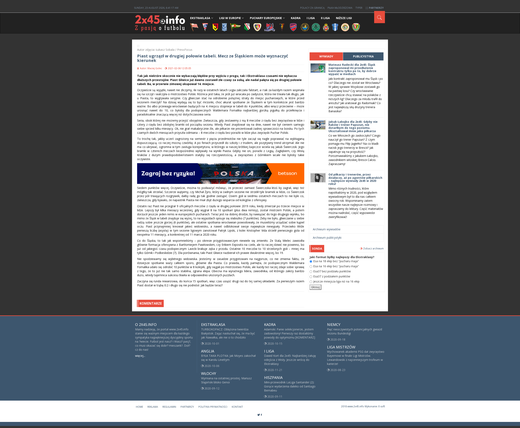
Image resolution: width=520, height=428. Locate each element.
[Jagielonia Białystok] (215, 27)
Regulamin (169, 407)
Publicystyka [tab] (363, 56)
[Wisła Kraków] (326, 27)
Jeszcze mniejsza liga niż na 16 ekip (336, 281)
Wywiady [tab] (326, 56)
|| (374, 8)
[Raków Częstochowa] (293, 27)
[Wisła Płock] (335, 27)
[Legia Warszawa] (247, 27)
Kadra (296, 18)
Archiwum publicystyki (327, 237)
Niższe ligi (344, 18)
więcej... (140, 356)
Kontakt (237, 407)
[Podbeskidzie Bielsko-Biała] (269, 27)
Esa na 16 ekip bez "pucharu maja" (336, 266)
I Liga (311, 18)
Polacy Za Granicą (312, 8)
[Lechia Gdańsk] (235, 27)
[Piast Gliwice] (257, 27)
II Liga (325, 18)
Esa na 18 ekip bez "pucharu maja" (336, 261)
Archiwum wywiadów (326, 229)
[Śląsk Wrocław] (356, 27)
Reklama (152, 407)
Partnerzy (187, 407)
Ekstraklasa (200, 18)
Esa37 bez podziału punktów (332, 271)
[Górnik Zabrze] (205, 27)
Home (139, 407)
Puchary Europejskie (266, 18)
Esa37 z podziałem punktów (331, 276)
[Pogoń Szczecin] (282, 27)
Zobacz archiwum (373, 248)
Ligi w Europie (230, 18)
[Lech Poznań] (224, 27)
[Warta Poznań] (316, 27)
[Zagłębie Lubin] (345, 27)
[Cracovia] (194, 27)
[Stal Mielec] (305, 27)
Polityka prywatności (212, 407)
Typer (358, 8)
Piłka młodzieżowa (340, 8)
